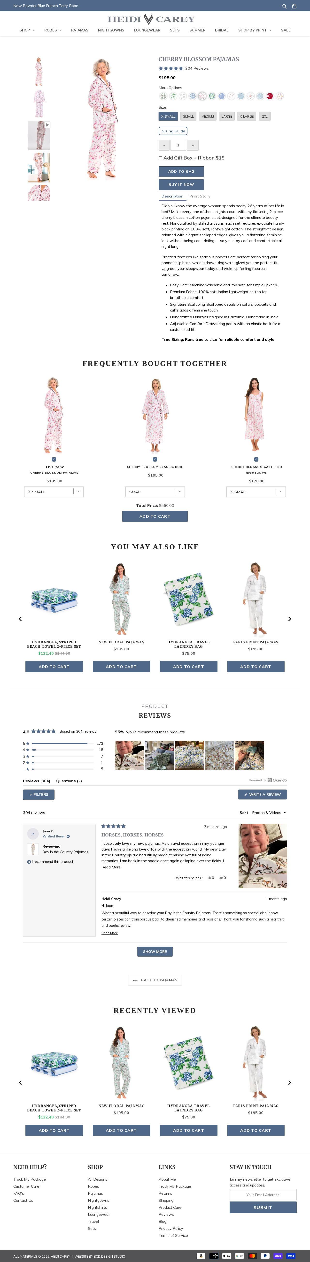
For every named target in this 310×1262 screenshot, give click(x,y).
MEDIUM (208, 116)
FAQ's (18, 1193)
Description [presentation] (173, 196)
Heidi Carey (60, 1256)
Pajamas (95, 1193)
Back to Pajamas (158, 980)
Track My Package (29, 1179)
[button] (223, 68)
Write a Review (267, 795)
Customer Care (26, 1186)
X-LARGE (247, 116)
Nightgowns (98, 1200)
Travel (93, 1221)
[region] (190, 755)
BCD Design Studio (109, 1256)
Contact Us (23, 1200)
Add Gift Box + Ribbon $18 (194, 158)
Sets (92, 1228)
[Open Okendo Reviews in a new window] (268, 780)
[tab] (172, 196)
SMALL (188, 116)
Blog (162, 1221)
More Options (170, 87)
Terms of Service (173, 1235)
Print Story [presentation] (199, 196)
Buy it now (181, 184)
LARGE (227, 116)
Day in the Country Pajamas (65, 852)
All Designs (97, 1179)
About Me (167, 1179)
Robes (93, 1186)
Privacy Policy (171, 1228)
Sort (244, 812)
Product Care (170, 1207)
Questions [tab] (69, 781)
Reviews (166, 1214)
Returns (165, 1193)
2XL (265, 116)
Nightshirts (97, 1207)
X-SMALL (168, 116)
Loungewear (99, 1214)
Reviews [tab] (36, 781)
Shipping (166, 1200)
